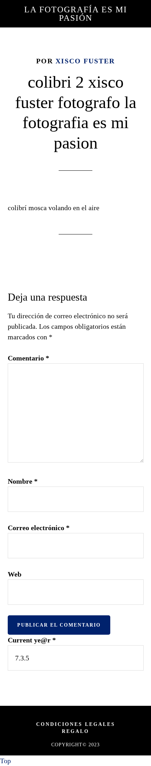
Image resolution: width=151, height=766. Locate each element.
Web (14, 574)
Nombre (23, 481)
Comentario (28, 358)
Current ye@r (32, 640)
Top (5, 761)
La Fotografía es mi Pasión (75, 14)
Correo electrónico (39, 528)
